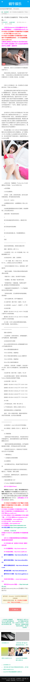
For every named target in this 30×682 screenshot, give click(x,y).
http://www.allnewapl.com (19, 570)
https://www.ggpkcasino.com (18, 527)
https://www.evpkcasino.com (18, 525)
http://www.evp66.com (20, 551)
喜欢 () (16, 609)
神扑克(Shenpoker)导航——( (12, 584)
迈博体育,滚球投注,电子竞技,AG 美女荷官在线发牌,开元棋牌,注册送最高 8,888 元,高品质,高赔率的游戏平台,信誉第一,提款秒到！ (15, 44)
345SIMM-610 (6, 664)
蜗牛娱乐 (13, 22)
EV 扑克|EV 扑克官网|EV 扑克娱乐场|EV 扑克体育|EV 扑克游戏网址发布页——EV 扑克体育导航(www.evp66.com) (14, 38)
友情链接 (18, 678)
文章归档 (24, 678)
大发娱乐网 (13, 530)
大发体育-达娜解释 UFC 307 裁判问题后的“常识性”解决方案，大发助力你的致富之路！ (8, 622)
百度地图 (13, 680)
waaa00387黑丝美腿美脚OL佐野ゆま (12, 672)
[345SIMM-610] (8, 636)
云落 (23, 680)
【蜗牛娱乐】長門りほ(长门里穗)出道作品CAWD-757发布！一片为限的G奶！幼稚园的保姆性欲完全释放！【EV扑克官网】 (21, 623)
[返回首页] (2, 12)
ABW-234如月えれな (8, 669)
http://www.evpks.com (20, 548)
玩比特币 (6, 12)
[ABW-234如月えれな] (8, 651)
